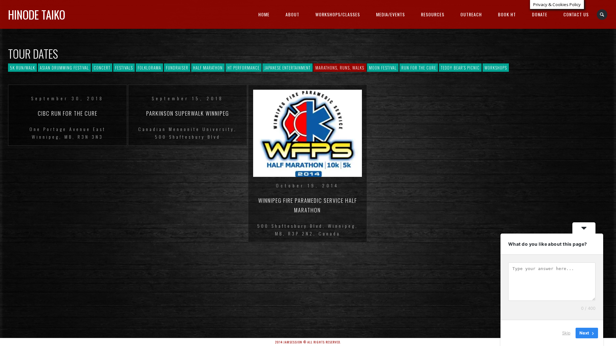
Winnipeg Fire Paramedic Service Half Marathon (307, 205)
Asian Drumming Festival (64, 67)
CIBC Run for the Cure (68, 113)
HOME (264, 14)
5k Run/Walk (22, 67)
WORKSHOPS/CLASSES (337, 14)
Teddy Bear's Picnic (460, 67)
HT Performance (243, 67)
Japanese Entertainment (287, 67)
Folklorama (149, 67)
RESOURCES (432, 14)
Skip (566, 332)
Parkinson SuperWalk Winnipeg (187, 113)
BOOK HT (507, 14)
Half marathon (208, 67)
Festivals (124, 67)
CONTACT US (576, 14)
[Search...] (602, 14)
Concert (102, 67)
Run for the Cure (418, 67)
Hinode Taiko (36, 14)
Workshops (495, 67)
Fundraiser (177, 67)
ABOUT (292, 14)
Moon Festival (383, 67)
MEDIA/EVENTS (390, 14)
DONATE (539, 14)
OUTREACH (471, 14)
